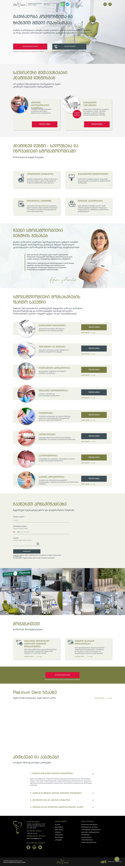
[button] (89, 656)
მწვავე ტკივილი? (70, 46)
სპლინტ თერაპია (86, 837)
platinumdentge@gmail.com (34, 838)
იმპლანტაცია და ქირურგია (89, 827)
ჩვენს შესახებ (59, 829)
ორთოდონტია (85, 835)
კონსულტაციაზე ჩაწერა (30, 46)
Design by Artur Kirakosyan (115, 861)
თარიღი (16, 538)
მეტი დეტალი (85, 332)
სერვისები (58, 832)
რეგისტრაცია (27, 551)
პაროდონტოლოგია (87, 840)
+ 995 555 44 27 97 (32, 833)
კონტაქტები (58, 840)
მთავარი (57, 824)
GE (105, 4)
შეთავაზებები (59, 827)
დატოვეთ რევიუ (28, 656)
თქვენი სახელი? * (19, 517)
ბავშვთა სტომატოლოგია (88, 842)
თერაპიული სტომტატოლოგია (90, 832)
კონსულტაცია (59, 835)
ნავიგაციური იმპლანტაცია (89, 824)
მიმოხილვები (59, 837)
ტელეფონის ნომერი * (20, 526)
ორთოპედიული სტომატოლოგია (91, 829)
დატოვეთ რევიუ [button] (79, 656)
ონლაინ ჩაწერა (44, 124)
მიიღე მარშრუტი (99, 698)
